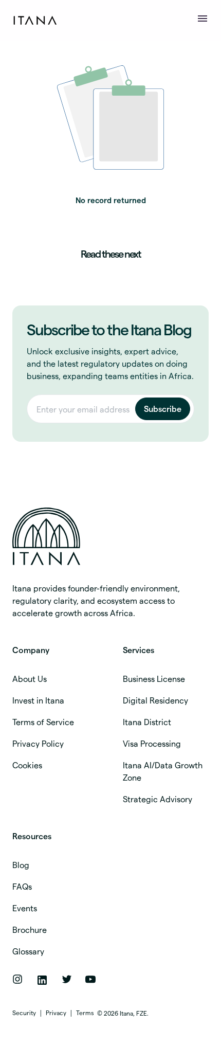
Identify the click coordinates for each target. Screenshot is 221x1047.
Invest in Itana (38, 700)
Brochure (29, 929)
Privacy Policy (38, 743)
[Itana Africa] (102, 537)
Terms (85, 1012)
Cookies (27, 765)
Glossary (28, 951)
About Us (29, 678)
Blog (20, 865)
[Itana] (37, 20)
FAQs (22, 886)
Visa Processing (152, 743)
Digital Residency (155, 700)
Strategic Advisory (157, 799)
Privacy (56, 1012)
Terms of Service (43, 722)
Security (24, 1012)
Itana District (147, 722)
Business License (154, 678)
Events (24, 908)
